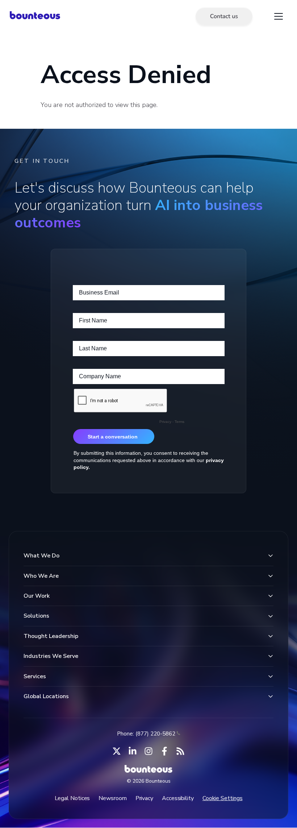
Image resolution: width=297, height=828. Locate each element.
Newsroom (112, 798)
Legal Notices (72, 798)
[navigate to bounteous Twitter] (116, 751)
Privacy (144, 798)
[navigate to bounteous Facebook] (164, 751)
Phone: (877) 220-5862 (146, 733)
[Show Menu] (278, 16)
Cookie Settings (222, 798)
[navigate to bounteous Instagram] (148, 751)
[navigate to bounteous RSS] (180, 751)
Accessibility (178, 798)
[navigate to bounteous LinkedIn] (132, 751)
